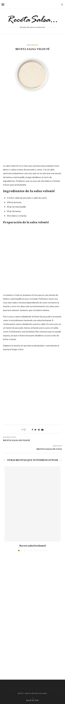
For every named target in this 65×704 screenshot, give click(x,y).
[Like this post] (27, 429)
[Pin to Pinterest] (39, 429)
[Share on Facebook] (32, 429)
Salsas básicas (32, 45)
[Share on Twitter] (35, 429)
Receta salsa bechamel (32, 545)
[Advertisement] (32, 130)
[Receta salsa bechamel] (32, 504)
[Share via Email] (42, 429)
